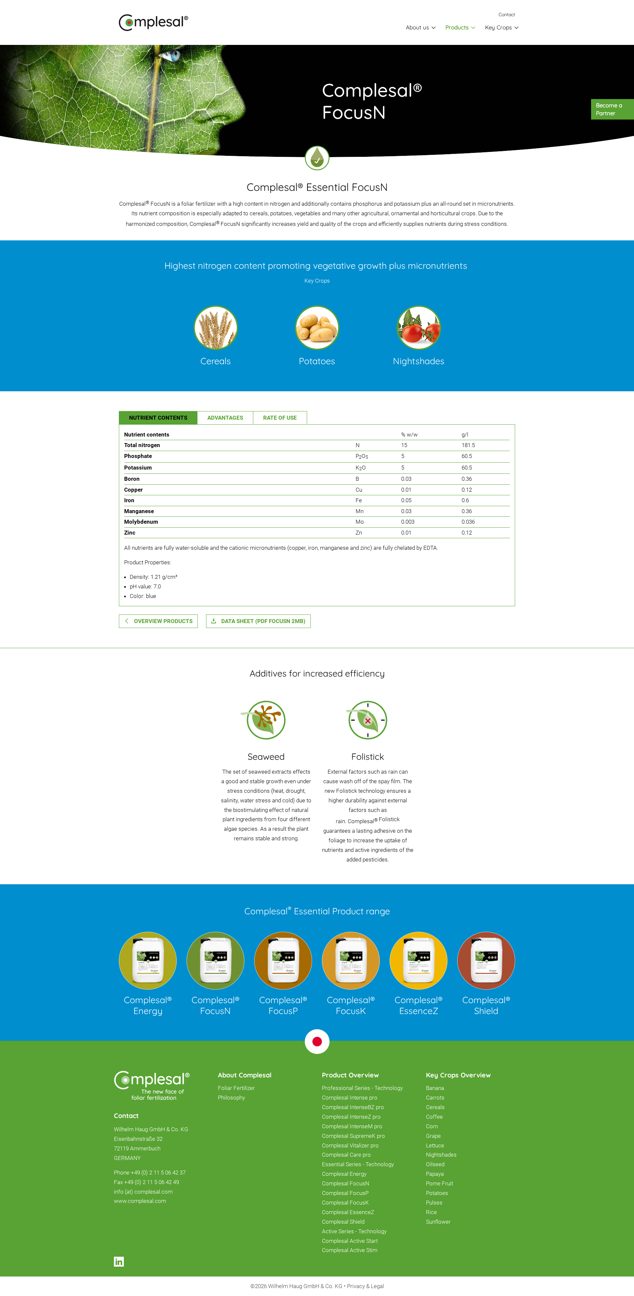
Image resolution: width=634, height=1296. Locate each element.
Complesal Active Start (350, 1241)
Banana (435, 1088)
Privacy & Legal (365, 1286)
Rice (431, 1212)
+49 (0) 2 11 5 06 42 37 (158, 1172)
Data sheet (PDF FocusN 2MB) (263, 621)
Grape (433, 1136)
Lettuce (435, 1145)
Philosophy (231, 1097)
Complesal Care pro (346, 1154)
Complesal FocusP (345, 1193)
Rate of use (280, 417)
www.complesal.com (140, 1201)
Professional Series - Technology (362, 1088)
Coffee (434, 1116)
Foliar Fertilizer (236, 1088)
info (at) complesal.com (143, 1191)
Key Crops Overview (458, 1075)
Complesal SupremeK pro (353, 1136)
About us (417, 27)
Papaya (435, 1174)
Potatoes (437, 1193)
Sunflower (438, 1221)
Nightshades (441, 1154)
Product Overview (350, 1075)
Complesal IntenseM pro (352, 1126)
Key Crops (498, 27)
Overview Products (163, 621)
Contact (507, 15)
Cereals (435, 1107)
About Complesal (244, 1075)
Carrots (435, 1097)
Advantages (225, 417)
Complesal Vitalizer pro (350, 1145)
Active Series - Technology (354, 1231)
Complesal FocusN (345, 1183)
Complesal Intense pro (349, 1097)
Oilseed (435, 1164)
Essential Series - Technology (358, 1164)
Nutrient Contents (158, 417)
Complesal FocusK (345, 1202)
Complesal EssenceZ (348, 1212)
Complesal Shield (343, 1221)
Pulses (434, 1202)
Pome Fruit (439, 1183)
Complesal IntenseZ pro (351, 1116)
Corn (432, 1126)
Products (457, 27)
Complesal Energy (344, 1174)
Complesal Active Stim (349, 1250)
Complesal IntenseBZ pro (353, 1107)
